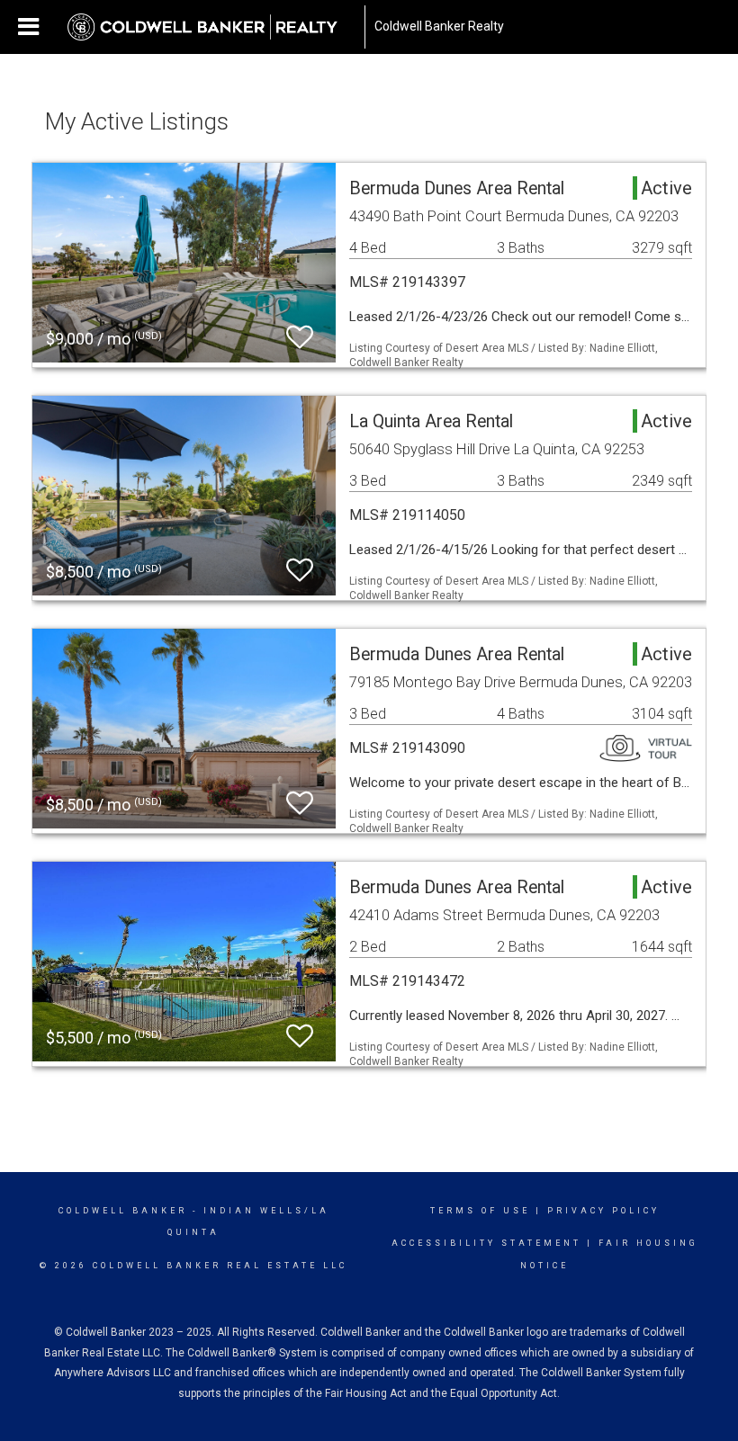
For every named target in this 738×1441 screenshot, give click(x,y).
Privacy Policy (603, 1210)
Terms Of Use (480, 1210)
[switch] (299, 337)
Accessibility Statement (486, 1243)
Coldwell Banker (122, 1210)
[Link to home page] (212, 27)
